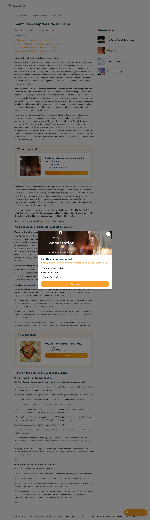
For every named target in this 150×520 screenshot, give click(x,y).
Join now (75, 284)
